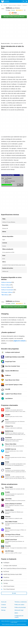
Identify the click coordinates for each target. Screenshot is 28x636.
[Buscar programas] (23, 1)
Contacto (3, 604)
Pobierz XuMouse (5, 285)
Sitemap (3, 610)
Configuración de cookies (19, 616)
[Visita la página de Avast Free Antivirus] (14, 13)
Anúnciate (3, 607)
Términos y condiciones (21, 601)
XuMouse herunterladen (7, 289)
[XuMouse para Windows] (3, 9)
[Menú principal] (26, 1)
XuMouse (13, 8)
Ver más (14, 593)
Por (8, 10)
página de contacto (19, 340)
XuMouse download (6, 282)
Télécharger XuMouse (6, 292)
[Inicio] (1, 5)
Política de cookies (19, 604)
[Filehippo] (5, 1)
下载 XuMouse (5, 294)
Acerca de (3, 601)
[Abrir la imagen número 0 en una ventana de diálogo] (12, 180)
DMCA (16, 613)
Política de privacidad (20, 607)
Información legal (19, 610)
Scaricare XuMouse (6, 287)
